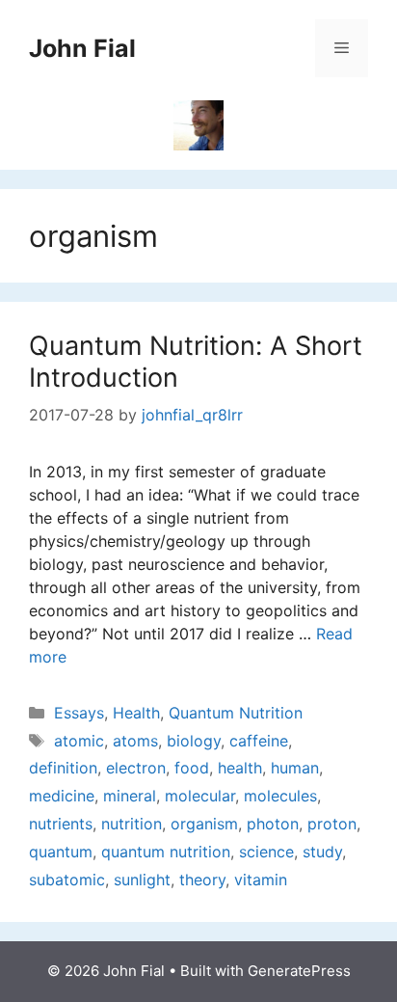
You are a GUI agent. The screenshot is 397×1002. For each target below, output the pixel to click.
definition (63, 767)
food (191, 767)
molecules (280, 795)
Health (136, 712)
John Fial (82, 48)
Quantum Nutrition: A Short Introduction (195, 361)
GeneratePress (299, 970)
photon (273, 823)
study (322, 851)
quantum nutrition (165, 851)
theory (202, 879)
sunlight (142, 879)
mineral (129, 795)
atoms (135, 740)
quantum (61, 851)
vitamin (260, 879)
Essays (79, 712)
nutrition (131, 823)
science (266, 851)
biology (194, 740)
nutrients (61, 823)
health (240, 767)
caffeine (258, 740)
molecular (200, 795)
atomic (79, 740)
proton (332, 823)
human (295, 767)
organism (204, 823)
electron (136, 767)
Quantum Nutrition (236, 712)
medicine (61, 795)
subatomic (67, 879)
